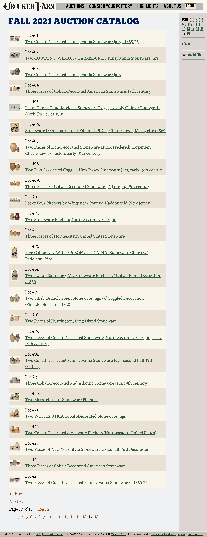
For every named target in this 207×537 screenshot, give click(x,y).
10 (49, 516)
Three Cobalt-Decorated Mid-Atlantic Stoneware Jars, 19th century (86, 383)
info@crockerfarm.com (49, 534)
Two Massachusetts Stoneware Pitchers (61, 399)
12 (61, 516)
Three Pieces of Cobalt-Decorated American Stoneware (75, 465)
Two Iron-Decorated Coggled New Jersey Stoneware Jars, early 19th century (94, 169)
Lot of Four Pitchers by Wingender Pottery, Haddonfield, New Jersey (87, 203)
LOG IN (190, 6)
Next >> (16, 501)
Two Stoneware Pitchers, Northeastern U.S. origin (70, 219)
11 (55, 516)
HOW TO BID (194, 55)
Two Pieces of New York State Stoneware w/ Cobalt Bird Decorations (88, 449)
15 (78, 516)
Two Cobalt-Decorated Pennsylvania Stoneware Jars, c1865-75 (82, 41)
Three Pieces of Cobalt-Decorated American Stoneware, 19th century (88, 91)
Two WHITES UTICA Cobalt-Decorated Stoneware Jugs (75, 416)
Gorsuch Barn (118, 534)
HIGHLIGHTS (148, 6)
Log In (43, 509)
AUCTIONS (75, 6)
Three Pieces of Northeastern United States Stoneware (75, 236)
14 (72, 516)
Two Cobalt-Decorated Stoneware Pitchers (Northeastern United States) (90, 432)
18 (96, 516)
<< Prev (16, 493)
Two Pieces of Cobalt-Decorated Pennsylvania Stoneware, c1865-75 (86, 482)
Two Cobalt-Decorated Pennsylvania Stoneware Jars (73, 74)
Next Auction (195, 534)
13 (67, 516)
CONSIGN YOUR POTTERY (110, 6)
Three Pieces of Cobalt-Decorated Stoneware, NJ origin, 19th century (87, 186)
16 (84, 516)
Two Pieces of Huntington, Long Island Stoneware (71, 321)
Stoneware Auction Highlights (168, 534)
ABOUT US (172, 6)
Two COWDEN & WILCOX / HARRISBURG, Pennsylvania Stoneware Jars (92, 58)
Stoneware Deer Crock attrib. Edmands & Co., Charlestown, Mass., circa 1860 (95, 130)
